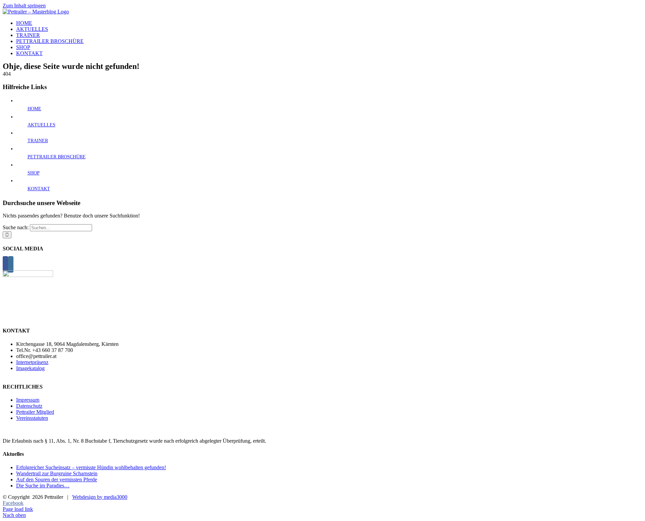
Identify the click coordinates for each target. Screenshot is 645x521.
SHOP (34, 172)
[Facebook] (5, 264)
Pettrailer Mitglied (35, 412)
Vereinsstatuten (32, 418)
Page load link (18, 509)
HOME (34, 108)
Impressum (27, 400)
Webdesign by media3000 (99, 497)
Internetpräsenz (32, 362)
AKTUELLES (41, 124)
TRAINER (38, 140)
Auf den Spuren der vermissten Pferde (56, 479)
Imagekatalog (30, 368)
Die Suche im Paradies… (43, 485)
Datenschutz (29, 406)
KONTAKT (39, 188)
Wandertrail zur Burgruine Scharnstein (56, 473)
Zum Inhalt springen (24, 5)
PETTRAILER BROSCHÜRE (57, 156)
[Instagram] (10, 264)
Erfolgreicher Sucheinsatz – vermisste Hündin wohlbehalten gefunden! (91, 467)
